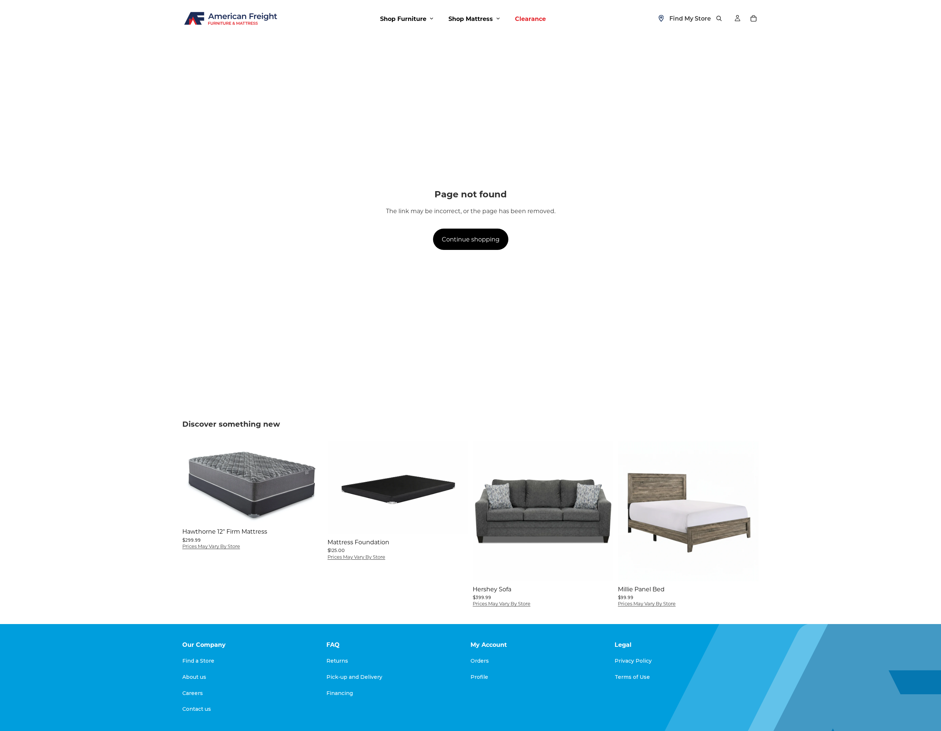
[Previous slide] (339, 487)
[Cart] (753, 18)
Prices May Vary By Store (211, 546)
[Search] (719, 18)
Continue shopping (471, 239)
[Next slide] (457, 487)
